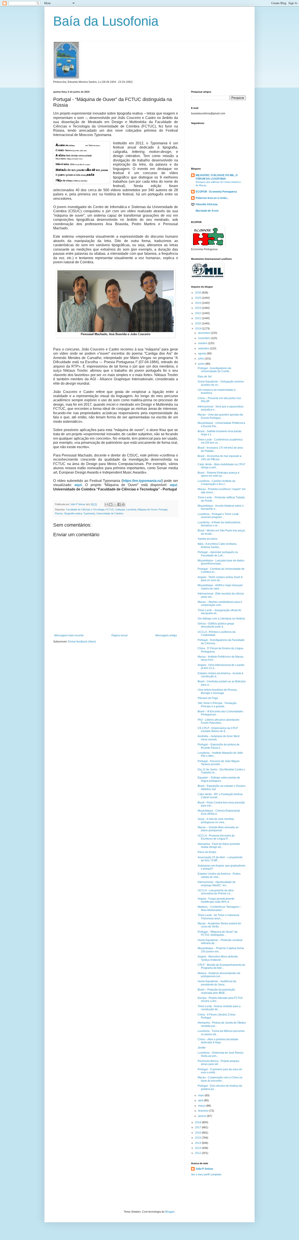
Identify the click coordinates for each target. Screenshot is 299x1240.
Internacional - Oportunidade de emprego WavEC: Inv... (217, 884)
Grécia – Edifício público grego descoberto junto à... (216, 625)
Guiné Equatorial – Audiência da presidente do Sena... (217, 983)
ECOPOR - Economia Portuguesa (216, 191)
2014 (198, 1142)
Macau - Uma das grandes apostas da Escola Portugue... (220, 416)
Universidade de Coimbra (109, 513)
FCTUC (110, 509)
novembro (204, 338)
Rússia (58, 513)
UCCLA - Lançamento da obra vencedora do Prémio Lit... (216, 892)
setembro (204, 348)
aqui (78, 485)
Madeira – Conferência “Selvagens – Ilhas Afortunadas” (219, 908)
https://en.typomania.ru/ (142, 481)
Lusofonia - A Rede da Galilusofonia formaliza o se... (219, 524)
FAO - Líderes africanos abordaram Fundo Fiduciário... (218, 721)
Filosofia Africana (207, 204)
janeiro (202, 1116)
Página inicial (119, 635)
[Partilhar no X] (115, 504)
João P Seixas (204, 1168)
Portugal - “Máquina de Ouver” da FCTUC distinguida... (217, 933)
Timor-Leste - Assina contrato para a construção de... (219, 1008)
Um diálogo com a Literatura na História (221, 618)
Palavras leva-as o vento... (212, 198)
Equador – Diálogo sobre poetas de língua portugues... (219, 779)
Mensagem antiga (166, 635)
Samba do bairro (208, 538)
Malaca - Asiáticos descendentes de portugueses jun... (219, 975)
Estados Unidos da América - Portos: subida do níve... (219, 875)
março (202, 1105)
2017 (198, 1127)
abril (201, 1100)
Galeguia (120, 509)
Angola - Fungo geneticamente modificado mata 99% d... (216, 900)
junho (202, 363)
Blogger (169, 1211)
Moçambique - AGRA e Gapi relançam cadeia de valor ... (220, 587)
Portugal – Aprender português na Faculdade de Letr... (218, 554)
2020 (198, 323)
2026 (198, 292)
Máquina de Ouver (147, 509)
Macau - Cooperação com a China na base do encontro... (220, 1079)
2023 (198, 308)
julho (201, 358)
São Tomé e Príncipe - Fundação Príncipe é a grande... (217, 705)
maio (201, 1095)
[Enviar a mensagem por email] (106, 504)
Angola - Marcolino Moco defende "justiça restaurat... (218, 958)
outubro (203, 343)
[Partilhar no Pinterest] (123, 504)
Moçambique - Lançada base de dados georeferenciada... (221, 562)
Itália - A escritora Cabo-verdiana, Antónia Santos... (217, 545)
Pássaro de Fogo (208, 698)
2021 (198, 318)
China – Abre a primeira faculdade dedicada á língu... (218, 1041)
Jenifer (202, 1047)
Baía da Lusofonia (105, 21)
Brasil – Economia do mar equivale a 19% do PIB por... (219, 458)
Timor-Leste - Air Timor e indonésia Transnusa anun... (218, 917)
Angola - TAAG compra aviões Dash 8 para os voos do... (220, 579)
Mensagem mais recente (69, 635)
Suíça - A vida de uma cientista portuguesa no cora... (216, 820)
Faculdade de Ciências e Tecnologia (85, 509)
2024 (198, 302)
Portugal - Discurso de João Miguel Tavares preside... (218, 763)
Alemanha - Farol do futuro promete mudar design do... (219, 845)
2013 (198, 1148)
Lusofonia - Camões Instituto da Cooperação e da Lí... (216, 482)
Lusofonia (131, 509)
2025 (198, 297)
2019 (198, 328)
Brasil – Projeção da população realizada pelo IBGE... (216, 991)
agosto (202, 353)
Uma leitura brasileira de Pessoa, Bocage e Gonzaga (217, 691)
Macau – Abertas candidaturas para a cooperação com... (220, 603)
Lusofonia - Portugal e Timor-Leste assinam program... (218, 516)
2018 (198, 1122)
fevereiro (203, 1110)
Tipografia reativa (73, 513)
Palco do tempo (207, 852)
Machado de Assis (207, 210)
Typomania (89, 513)
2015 (198, 1137)
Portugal (162, 509)
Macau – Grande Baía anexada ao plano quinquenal (218, 829)
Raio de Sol (205, 376)
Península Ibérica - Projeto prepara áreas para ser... (218, 1063)
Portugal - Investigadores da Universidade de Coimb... (214, 370)
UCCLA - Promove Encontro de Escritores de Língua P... (216, 837)
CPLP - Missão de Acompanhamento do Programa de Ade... (221, 966)
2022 (198, 313)
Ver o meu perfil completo (206, 1174)
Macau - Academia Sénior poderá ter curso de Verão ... (219, 925)
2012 (198, 1153)
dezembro (204, 332)
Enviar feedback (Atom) (82, 641)
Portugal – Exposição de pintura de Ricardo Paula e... (218, 746)
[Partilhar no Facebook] (119, 504)
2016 (198, 1132)
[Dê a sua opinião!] (111, 504)
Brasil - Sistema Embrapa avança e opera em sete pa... (218, 474)
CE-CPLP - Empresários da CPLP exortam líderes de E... (218, 730)
